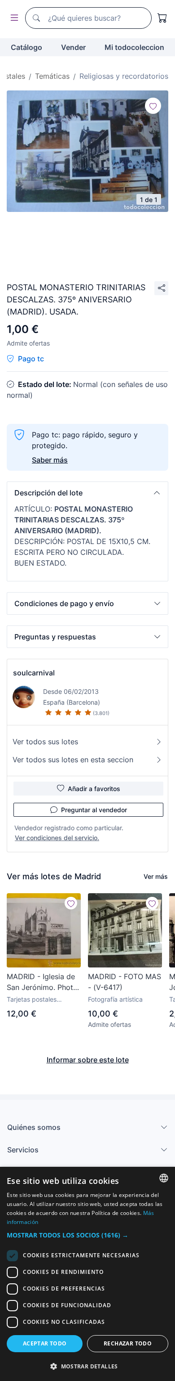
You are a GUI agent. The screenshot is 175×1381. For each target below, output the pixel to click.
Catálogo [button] (26, 47)
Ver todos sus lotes (45, 741)
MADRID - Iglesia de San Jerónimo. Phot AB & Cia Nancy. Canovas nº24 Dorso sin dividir (42, 982)
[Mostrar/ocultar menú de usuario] (12, 18)
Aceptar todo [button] (45, 1343)
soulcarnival (34, 672)
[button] (87, 492)
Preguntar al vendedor (94, 810)
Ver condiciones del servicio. (57, 837)
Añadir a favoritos (94, 788)
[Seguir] (153, 106)
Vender (73, 47)
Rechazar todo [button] (128, 1343)
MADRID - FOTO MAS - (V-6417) (124, 982)
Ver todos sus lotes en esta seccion (73, 759)
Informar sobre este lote (88, 1059)
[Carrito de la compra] (162, 18)
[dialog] (87, 1274)
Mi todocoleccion (134, 47)
